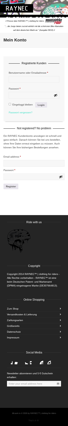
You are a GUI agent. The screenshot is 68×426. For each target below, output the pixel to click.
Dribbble (10, 361)
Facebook (17, 361)
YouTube (40, 361)
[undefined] (56, 95)
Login (41, 105)
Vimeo (33, 361)
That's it (32, 420)
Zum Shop (12, 308)
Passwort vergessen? (20, 112)
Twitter (25, 361)
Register (11, 186)
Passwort (14, 88)
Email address (12, 156)
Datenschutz (14, 331)
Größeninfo (13, 326)
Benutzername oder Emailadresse (28, 72)
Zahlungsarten (15, 320)
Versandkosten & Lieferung (22, 314)
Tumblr (48, 361)
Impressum (13, 337)
